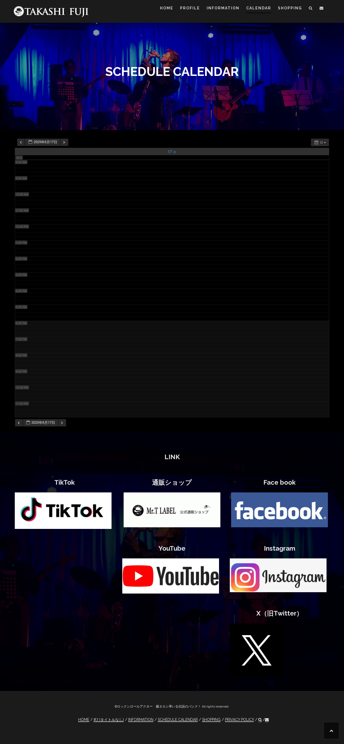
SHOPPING (290, 8)
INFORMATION (223, 8)
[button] (311, 9)
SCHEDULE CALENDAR (178, 719)
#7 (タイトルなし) (109, 719)
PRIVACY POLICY (239, 719)
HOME (166, 8)
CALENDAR (258, 8)
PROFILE (190, 8)
